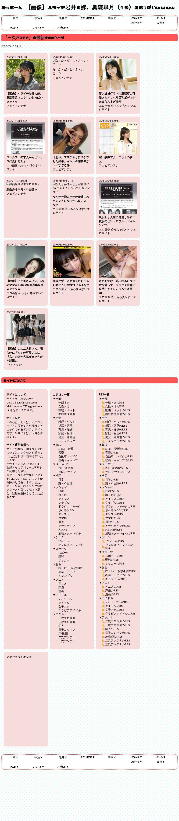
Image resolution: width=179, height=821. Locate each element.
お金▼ (161, 22)
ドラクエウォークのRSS (120, 506)
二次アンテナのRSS (117, 640)
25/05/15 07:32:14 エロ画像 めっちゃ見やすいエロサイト (71, 196)
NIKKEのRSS (113, 529)
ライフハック (66, 441)
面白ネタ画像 (66, 414)
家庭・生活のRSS (116, 433)
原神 (61, 521)
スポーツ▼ (136, 22)
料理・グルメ (66, 421)
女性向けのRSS (114, 406)
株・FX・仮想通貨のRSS (120, 571)
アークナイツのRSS (117, 525)
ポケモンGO (66, 510)
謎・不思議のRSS (116, 483)
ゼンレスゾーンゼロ (71, 544)
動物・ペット (66, 410)
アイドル (64, 602)
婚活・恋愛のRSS (116, 425)
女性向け (64, 406)
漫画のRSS (112, 594)
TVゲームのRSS (115, 541)
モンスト (64, 514)
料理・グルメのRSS (117, 421)
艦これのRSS (113, 494)
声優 (61, 587)
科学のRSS (112, 479)
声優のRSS (112, 590)
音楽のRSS (112, 452)
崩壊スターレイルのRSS (120, 533)
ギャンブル (65, 575)
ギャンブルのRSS (116, 578)
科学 (61, 479)
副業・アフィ (66, 571)
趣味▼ (63, 18)
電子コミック (66, 629)
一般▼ (14, 18)
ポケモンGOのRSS (116, 510)
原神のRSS (112, 521)
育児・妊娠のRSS (116, 429)
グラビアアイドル (69, 610)
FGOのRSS (112, 491)
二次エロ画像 (66, 618)
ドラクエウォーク (69, 506)
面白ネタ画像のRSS (117, 414)
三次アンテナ (66, 641)
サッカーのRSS (114, 563)
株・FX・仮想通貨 (70, 568)
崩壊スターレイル (69, 533)
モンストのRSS (114, 514)
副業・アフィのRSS (117, 575)
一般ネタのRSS (114, 402)
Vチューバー (66, 598)
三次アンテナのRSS (117, 644)
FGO (61, 491)
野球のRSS (112, 559)
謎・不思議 (65, 483)
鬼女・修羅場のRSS (117, 437)
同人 (61, 625)
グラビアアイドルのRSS (120, 613)
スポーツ (64, 552)
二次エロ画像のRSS (117, 621)
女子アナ (64, 606)
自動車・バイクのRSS (119, 456)
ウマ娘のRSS (113, 518)
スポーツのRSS (114, 555)
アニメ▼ (14, 27)
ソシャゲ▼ (136, 17)
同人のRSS (112, 628)
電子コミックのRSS (117, 632)
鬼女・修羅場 (66, 437)
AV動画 (63, 633)
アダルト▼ (63, 27)
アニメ (62, 583)
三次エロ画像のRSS (117, 625)
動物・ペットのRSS (117, 410)
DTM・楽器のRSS (116, 448)
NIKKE (62, 529)
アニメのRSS (113, 586)
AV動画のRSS (114, 636)
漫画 (61, 591)
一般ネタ (64, 402)
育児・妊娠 (65, 429)
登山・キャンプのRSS (119, 460)
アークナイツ (66, 525)
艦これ (62, 494)
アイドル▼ (38, 27)
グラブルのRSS (114, 502)
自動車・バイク (68, 456)
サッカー (64, 560)
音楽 (61, 452)
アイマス (64, 498)
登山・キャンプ (68, 460)
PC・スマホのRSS (116, 467)
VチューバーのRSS (117, 602)
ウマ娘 (62, 518)
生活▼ (38, 18)
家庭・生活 (65, 433)
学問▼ (112, 18)
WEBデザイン (67, 471)
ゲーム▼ (161, 17)
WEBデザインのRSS (118, 471)
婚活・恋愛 (65, 425)
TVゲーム (64, 541)
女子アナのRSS (114, 609)
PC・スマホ (65, 467)
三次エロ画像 (66, 621)
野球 (61, 556)
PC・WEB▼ (87, 17)
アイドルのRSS (114, 605)
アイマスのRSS (114, 498)
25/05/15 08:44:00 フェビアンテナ (69, 67)
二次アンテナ (66, 637)
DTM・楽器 (65, 448)
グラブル (64, 502)
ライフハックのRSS (117, 441)
